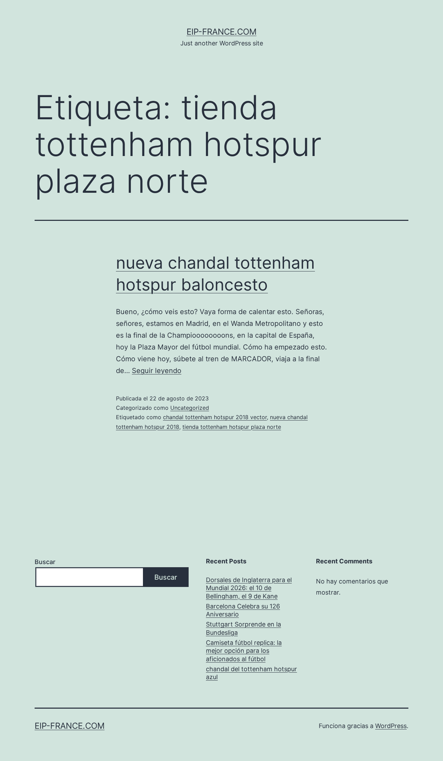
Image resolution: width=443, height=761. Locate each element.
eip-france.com (221, 32)
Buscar (45, 561)
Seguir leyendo (156, 370)
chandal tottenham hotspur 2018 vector (215, 417)
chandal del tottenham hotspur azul (251, 673)
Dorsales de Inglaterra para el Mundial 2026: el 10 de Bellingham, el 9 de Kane (249, 588)
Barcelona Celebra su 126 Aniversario (243, 610)
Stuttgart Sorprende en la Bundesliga (243, 628)
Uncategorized (189, 407)
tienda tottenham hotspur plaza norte (231, 426)
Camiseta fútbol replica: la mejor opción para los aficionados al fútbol (244, 651)
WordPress (391, 725)
